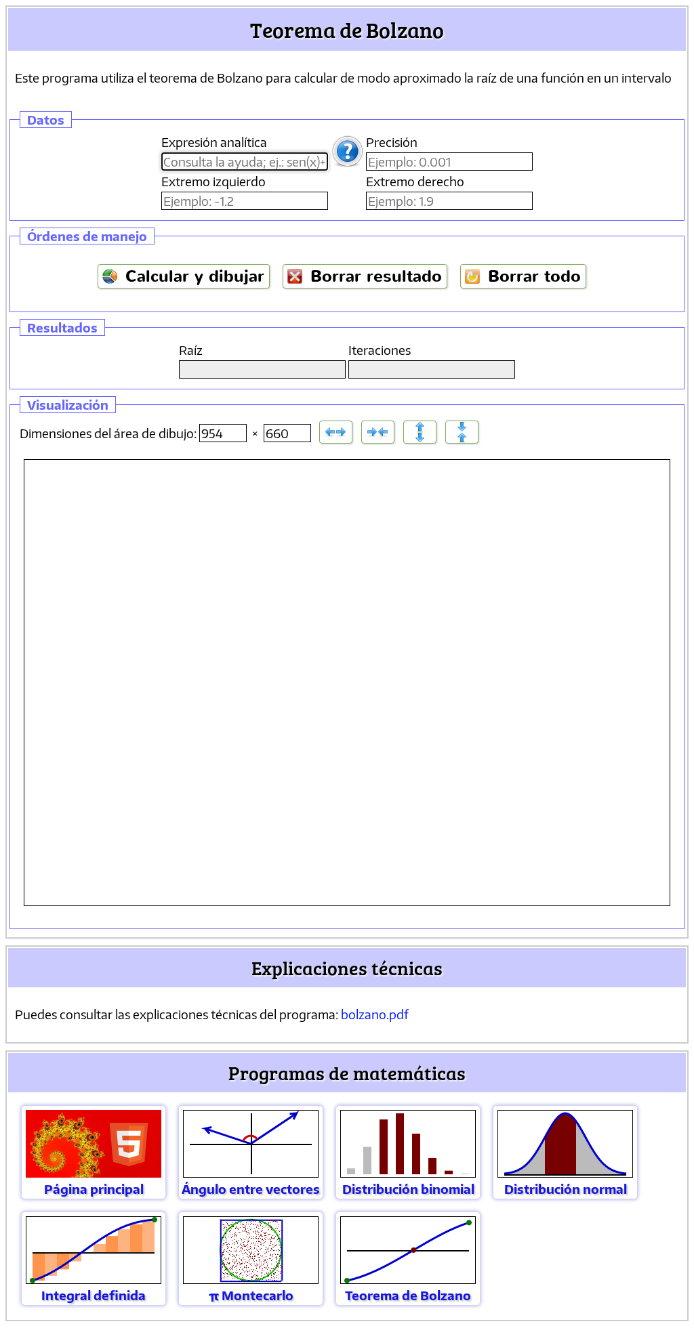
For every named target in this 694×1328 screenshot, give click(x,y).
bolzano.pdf (375, 1014)
